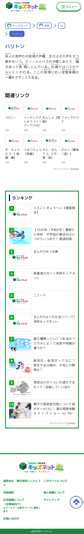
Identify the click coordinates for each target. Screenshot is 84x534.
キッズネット (20, 26)
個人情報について (54, 492)
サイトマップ (52, 500)
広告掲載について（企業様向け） (21, 505)
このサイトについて (55, 481)
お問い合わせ (11, 518)
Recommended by (61, 168)
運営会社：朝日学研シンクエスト (21, 483)
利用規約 (8, 492)
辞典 (47, 26)
